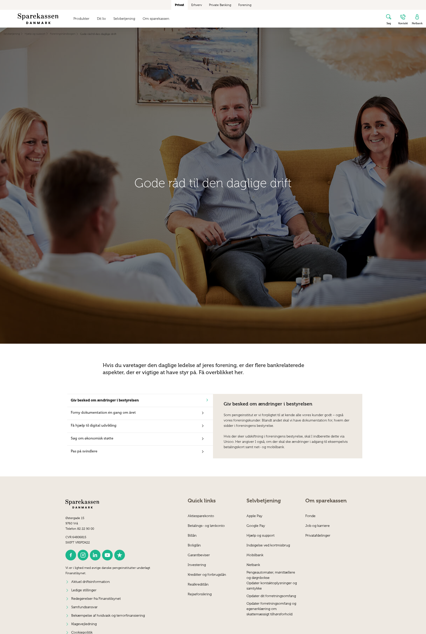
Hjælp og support (260, 536)
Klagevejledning (84, 624)
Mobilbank (255, 555)
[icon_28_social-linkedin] (95, 555)
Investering (197, 565)
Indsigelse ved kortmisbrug (268, 545)
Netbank (253, 565)
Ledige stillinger (84, 590)
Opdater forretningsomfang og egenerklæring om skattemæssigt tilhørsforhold (271, 606)
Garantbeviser (199, 555)
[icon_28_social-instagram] (83, 555)
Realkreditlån (198, 584)
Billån (192, 536)
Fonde (310, 516)
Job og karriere (317, 526)
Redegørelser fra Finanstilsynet (96, 599)
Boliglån (194, 545)
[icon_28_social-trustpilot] (119, 555)
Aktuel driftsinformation (90, 582)
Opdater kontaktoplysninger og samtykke (272, 585)
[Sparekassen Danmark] (38, 19)
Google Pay (256, 526)
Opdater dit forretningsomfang (271, 596)
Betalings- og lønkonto (206, 526)
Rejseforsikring (200, 594)
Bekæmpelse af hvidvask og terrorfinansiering (108, 616)
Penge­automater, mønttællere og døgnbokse (271, 575)
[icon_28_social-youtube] (107, 555)
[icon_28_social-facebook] (70, 555)
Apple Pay (254, 516)
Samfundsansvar (84, 607)
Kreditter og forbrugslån (207, 575)
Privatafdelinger (317, 536)
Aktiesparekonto (201, 516)
